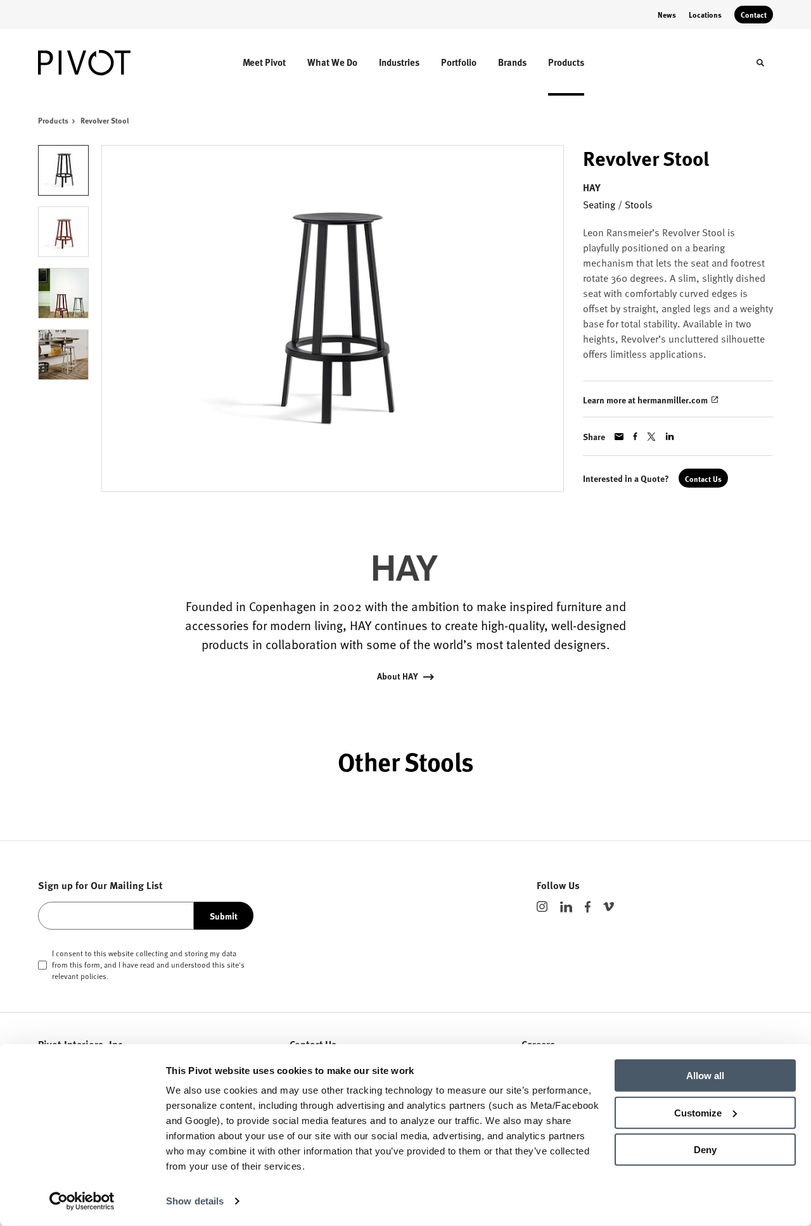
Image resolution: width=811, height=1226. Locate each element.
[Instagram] (542, 906)
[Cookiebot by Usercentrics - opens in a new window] (82, 1201)
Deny (705, 1149)
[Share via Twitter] (651, 437)
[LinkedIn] (566, 907)
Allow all (705, 1075)
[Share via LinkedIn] (669, 436)
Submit (224, 915)
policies (93, 976)
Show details (195, 1201)
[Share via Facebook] (635, 436)
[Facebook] (588, 907)
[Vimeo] (608, 906)
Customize (698, 1112)
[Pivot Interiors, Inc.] (94, 62)
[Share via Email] (619, 436)
